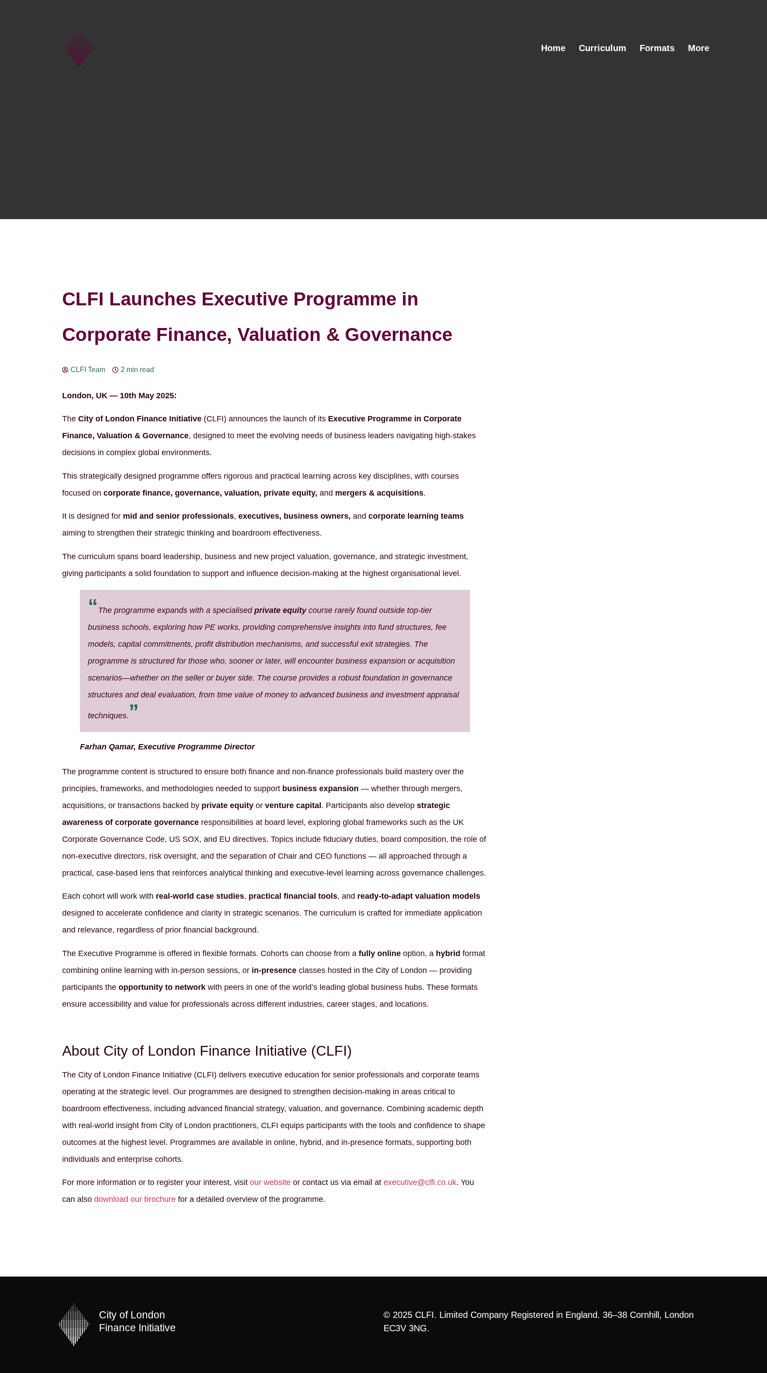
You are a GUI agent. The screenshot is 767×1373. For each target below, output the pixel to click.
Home (553, 48)
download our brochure (135, 1199)
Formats (657, 48)
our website (270, 1182)
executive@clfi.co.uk (420, 1182)
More (698, 48)
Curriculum (602, 48)
